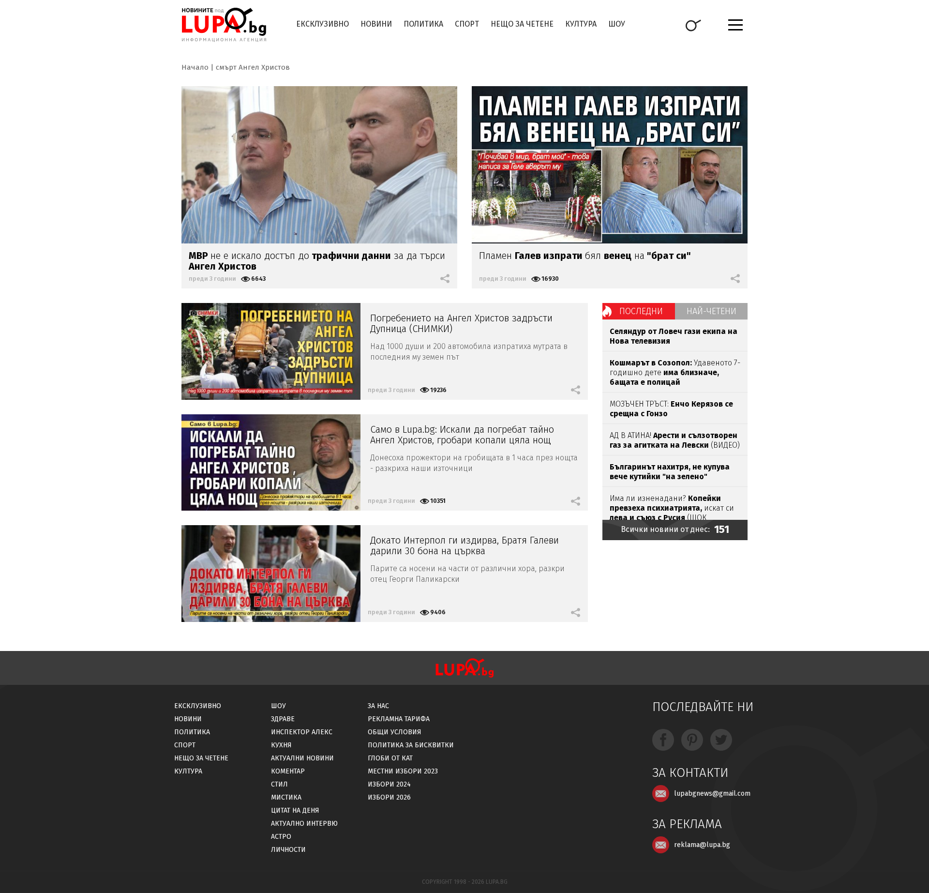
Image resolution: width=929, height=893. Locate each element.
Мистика (286, 797)
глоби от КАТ (390, 758)
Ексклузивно (322, 24)
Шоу (616, 24)
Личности (288, 850)
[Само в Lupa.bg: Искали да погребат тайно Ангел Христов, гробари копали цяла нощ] (270, 462)
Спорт (467, 24)
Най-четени (711, 311)
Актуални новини (302, 758)
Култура (581, 24)
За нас (378, 706)
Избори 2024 (389, 784)
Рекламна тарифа (399, 719)
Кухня (281, 745)
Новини (376, 24)
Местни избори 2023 (403, 771)
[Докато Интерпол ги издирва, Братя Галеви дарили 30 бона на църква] (270, 573)
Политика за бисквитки (411, 745)
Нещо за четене (522, 24)
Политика (423, 24)
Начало (195, 67)
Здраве (283, 719)
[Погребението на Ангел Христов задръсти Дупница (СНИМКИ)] (270, 351)
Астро (281, 836)
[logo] (223, 24)
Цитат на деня (295, 810)
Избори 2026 (389, 797)
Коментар (288, 771)
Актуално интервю (304, 823)
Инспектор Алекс (301, 732)
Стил (279, 784)
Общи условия (394, 732)
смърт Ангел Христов (253, 67)
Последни (641, 311)
